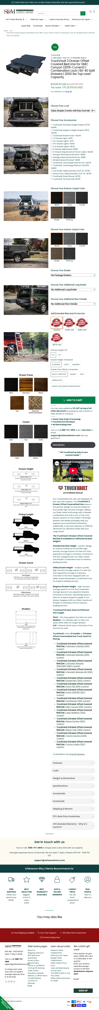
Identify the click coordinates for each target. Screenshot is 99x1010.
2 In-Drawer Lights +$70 (63, 141)
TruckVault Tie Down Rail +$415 (66, 179)
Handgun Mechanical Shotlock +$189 (69, 157)
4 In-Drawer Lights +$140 (64, 146)
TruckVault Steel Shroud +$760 (66, 176)
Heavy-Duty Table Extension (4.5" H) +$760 (72, 173)
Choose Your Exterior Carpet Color (68, 188)
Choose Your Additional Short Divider (69, 299)
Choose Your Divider (61, 270)
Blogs (30, 986)
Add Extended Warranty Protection (68, 313)
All (11, 30)
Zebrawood (57, 380)
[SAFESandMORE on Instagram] (9, 982)
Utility (66, 364)
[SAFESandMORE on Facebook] (6, 982)
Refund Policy (33, 963)
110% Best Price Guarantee (34, 956)
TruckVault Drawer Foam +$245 (67, 135)
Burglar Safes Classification (56, 959)
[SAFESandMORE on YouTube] (14, 982)
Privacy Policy (33, 960)
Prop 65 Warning (77, 754)
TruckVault (37, 25)
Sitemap (31, 983)
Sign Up (83, 990)
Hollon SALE (70, 25)
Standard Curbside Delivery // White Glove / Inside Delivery (37, 975)
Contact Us (32, 980)
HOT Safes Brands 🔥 (15, 19)
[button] (73, 445)
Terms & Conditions (36, 965)
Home (6, 30)
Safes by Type (37, 19)
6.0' (59, 355)
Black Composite (59, 374)
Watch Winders (52, 25)
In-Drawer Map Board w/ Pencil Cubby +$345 (73, 152)
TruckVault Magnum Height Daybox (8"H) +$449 (70, 131)
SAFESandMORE (15, 1001)
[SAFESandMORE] (18, 11)
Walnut (73, 374)
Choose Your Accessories (64, 120)
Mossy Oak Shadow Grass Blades (66, 386)
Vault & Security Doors (59, 19)
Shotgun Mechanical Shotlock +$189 (69, 154)
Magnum (76, 364)
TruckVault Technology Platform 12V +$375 (72, 162)
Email (76, 979)
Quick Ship (25, 25)
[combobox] (59, 13)
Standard (56, 364)
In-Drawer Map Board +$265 (65, 149)
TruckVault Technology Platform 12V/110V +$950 (70, 166)
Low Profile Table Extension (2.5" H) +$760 (71, 171)
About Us (31, 950)
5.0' (53, 355)
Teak (82, 374)
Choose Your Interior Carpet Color (68, 229)
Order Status (33, 970)
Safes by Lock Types (81, 19)
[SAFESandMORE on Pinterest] (11, 982)
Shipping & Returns (36, 953)
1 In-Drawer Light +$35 (63, 138)
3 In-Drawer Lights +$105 (64, 143)
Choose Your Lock (60, 106)
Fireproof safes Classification (57, 951)
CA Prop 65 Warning (36, 968)
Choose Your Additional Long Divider (68, 284)
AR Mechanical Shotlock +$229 (66, 160)
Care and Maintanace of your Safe (60, 969)
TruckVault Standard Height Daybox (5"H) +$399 (70, 126)
